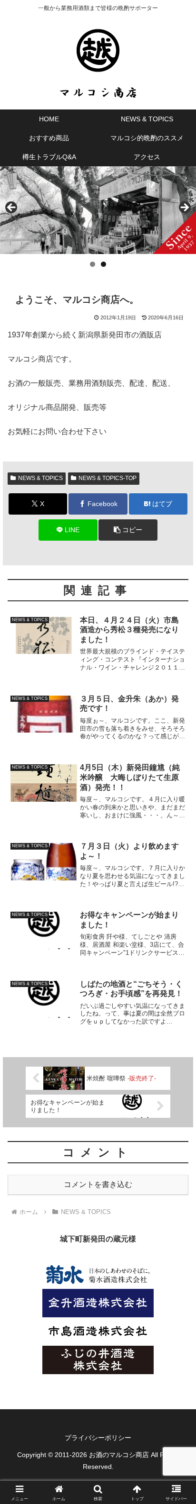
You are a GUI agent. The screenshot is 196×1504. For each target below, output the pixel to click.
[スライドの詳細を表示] (98, 210)
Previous (12, 208)
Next (184, 208)
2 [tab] (103, 264)
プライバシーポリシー (98, 1437)
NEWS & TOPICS (40, 478)
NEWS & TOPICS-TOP (107, 478)
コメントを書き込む (98, 1184)
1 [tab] (92, 264)
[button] (127, 530)
